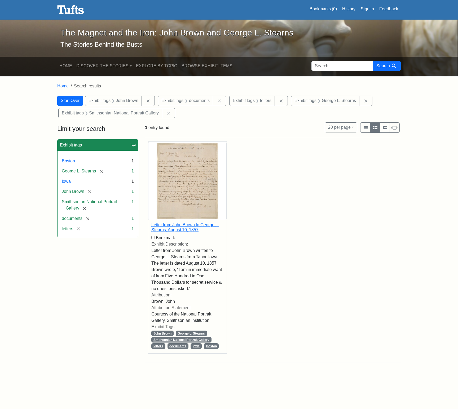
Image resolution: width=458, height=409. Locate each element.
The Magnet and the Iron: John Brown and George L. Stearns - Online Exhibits (70, 10)
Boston (68, 161)
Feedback (388, 9)
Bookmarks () (323, 9)
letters (158, 346)
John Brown (162, 333)
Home (65, 66)
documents (177, 346)
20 (339, 127)
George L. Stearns (191, 333)
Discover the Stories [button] (102, 66)
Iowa (66, 181)
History (348, 9)
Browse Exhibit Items (207, 66)
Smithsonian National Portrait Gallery (181, 340)
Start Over (70, 100)
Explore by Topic (156, 66)
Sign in (367, 9)
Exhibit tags (71, 145)
